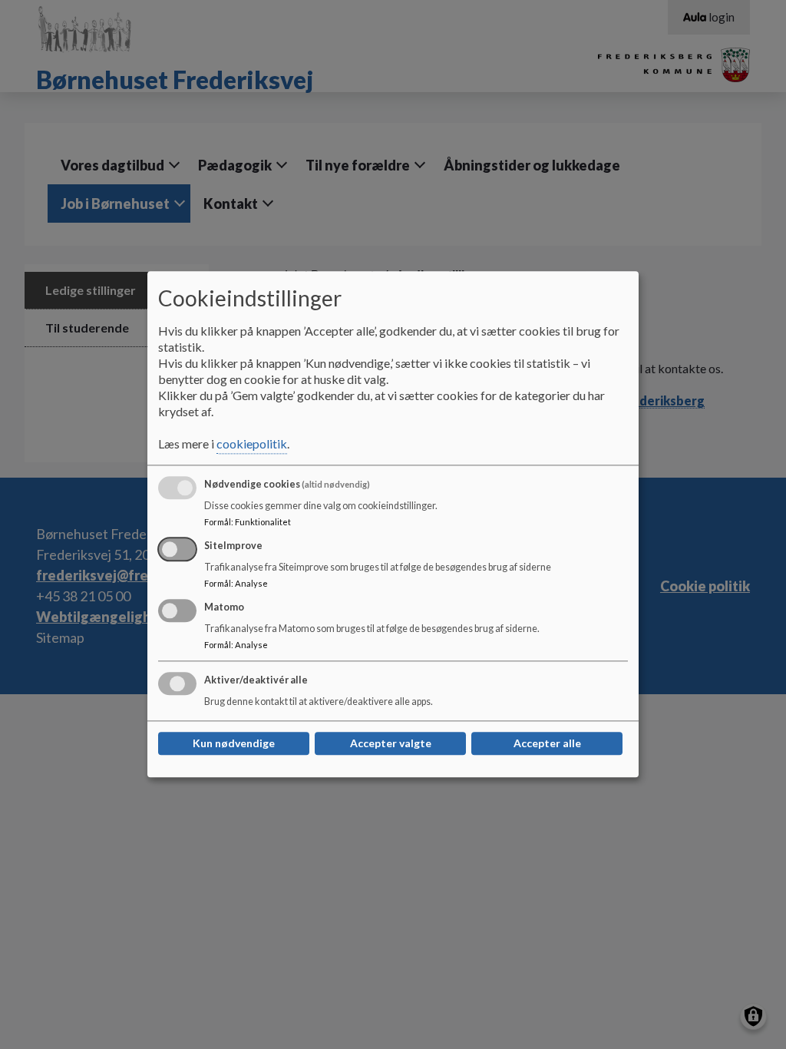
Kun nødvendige (234, 743)
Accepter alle (547, 743)
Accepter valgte (390, 743)
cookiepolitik (251, 444)
